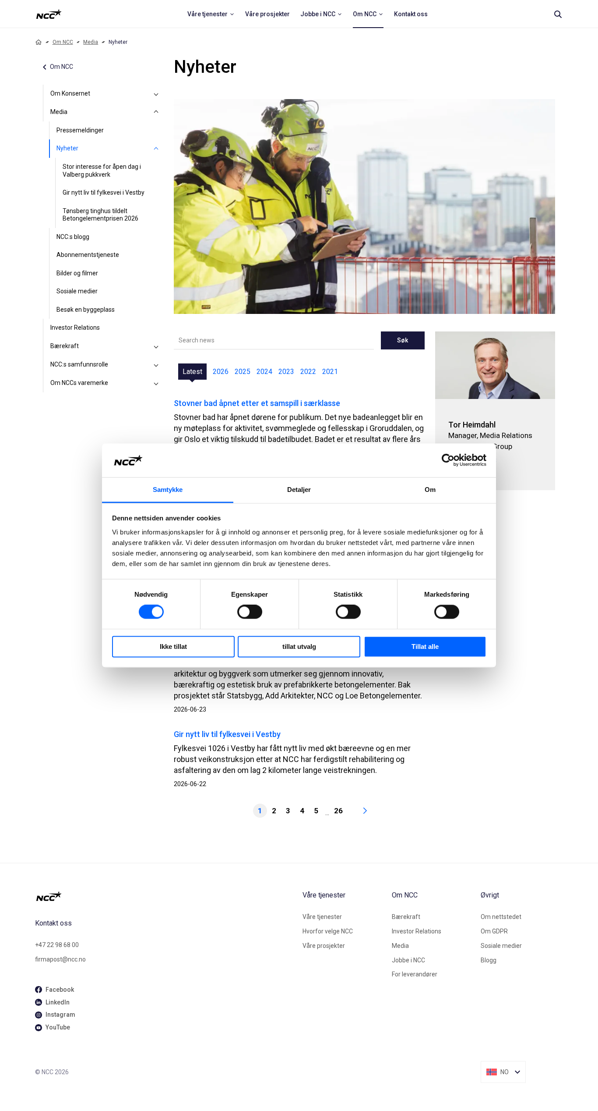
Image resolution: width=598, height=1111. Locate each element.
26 (338, 810)
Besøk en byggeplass (85, 309)
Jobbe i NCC (408, 960)
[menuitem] (211, 14)
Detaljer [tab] (299, 489)
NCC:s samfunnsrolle (79, 364)
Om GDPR (494, 931)
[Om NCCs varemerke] (156, 383)
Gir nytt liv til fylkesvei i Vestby (103, 192)
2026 (221, 371)
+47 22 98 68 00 (57, 944)
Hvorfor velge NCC (328, 931)
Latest (192, 371)
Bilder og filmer (77, 273)
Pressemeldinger (80, 130)
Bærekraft (64, 345)
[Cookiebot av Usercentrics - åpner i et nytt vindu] (448, 460)
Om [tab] (430, 489)
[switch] (249, 612)
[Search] (557, 14)
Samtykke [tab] (168, 489)
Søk (402, 340)
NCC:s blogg (72, 236)
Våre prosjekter (324, 945)
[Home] (38, 42)
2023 (286, 371)
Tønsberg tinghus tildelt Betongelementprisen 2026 (100, 214)
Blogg (488, 960)
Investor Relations (75, 327)
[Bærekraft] (156, 346)
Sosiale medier (77, 291)
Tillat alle (425, 646)
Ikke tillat (173, 646)
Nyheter (67, 148)
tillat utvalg (299, 646)
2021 (330, 371)
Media (90, 42)
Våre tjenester (322, 916)
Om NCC (63, 42)
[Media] (156, 112)
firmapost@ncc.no (60, 959)
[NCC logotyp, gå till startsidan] (165, 896)
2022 (308, 371)
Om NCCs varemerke (79, 382)
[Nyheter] (156, 148)
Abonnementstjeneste (87, 254)
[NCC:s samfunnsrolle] (156, 365)
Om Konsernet (70, 93)
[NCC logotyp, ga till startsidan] (49, 14)
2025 (242, 371)
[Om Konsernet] (156, 94)
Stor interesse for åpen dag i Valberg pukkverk (102, 170)
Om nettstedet (501, 916)
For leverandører (414, 974)
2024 (264, 371)
